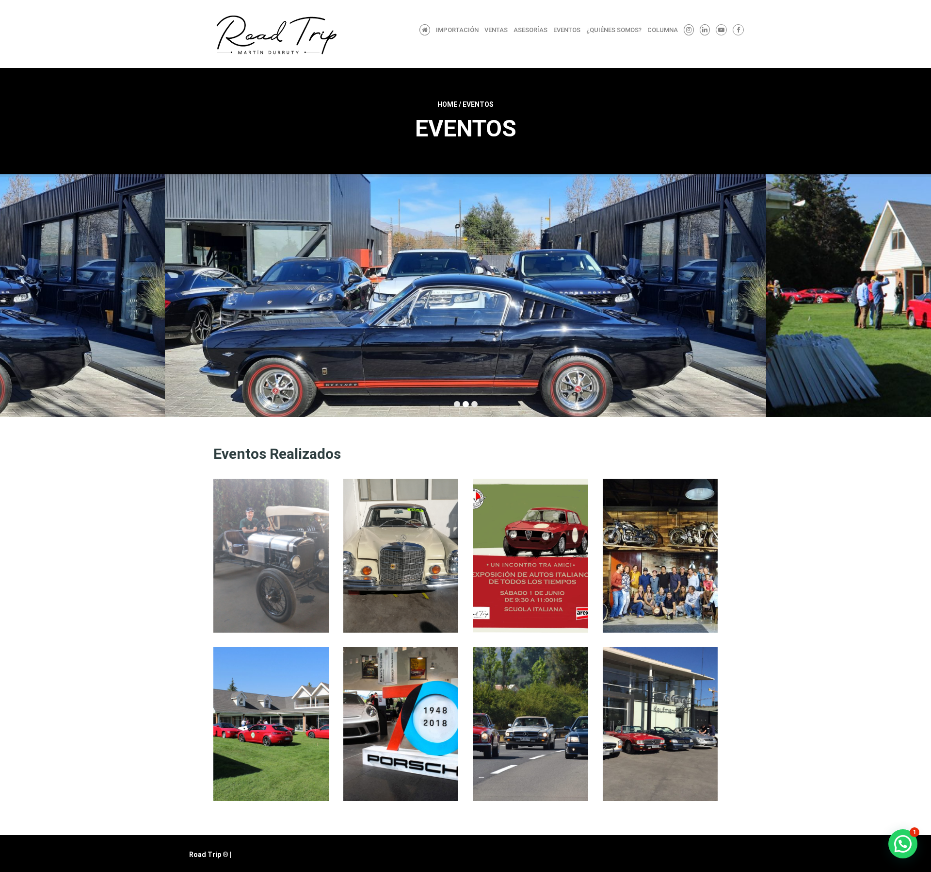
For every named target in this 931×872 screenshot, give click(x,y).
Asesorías (530, 30)
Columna (662, 30)
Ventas (496, 30)
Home (447, 104)
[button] (902, 843)
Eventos (566, 30)
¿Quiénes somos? (614, 30)
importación (457, 30)
